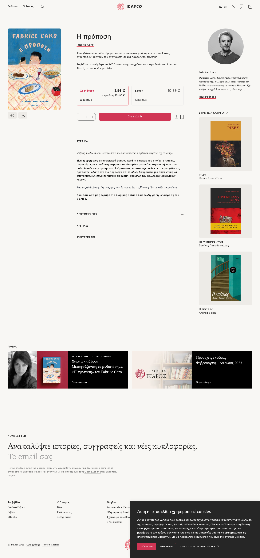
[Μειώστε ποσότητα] (80, 117)
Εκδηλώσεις (64, 512)
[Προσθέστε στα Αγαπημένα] (181, 117)
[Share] (176, 117)
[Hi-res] (22, 115)
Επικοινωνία (114, 522)
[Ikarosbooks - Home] (130, 6)
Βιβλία (11, 512)
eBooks (12, 517)
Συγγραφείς (64, 517)
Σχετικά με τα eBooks (119, 517)
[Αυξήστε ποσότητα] (92, 117)
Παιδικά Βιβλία (16, 507)
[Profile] (233, 6)
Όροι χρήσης (33, 545)
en (225, 7)
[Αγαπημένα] (241, 6)
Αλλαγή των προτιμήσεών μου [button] (199, 546)
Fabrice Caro (85, 45)
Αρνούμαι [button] (166, 546)
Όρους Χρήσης (92, 472)
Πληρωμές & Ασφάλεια (120, 512)
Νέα (59, 507)
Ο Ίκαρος (28, 6)
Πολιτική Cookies (50, 545)
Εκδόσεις (13, 6)
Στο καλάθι (135, 117)
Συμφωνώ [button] (146, 546)
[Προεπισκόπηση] (12, 115)
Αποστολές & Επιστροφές (122, 507)
